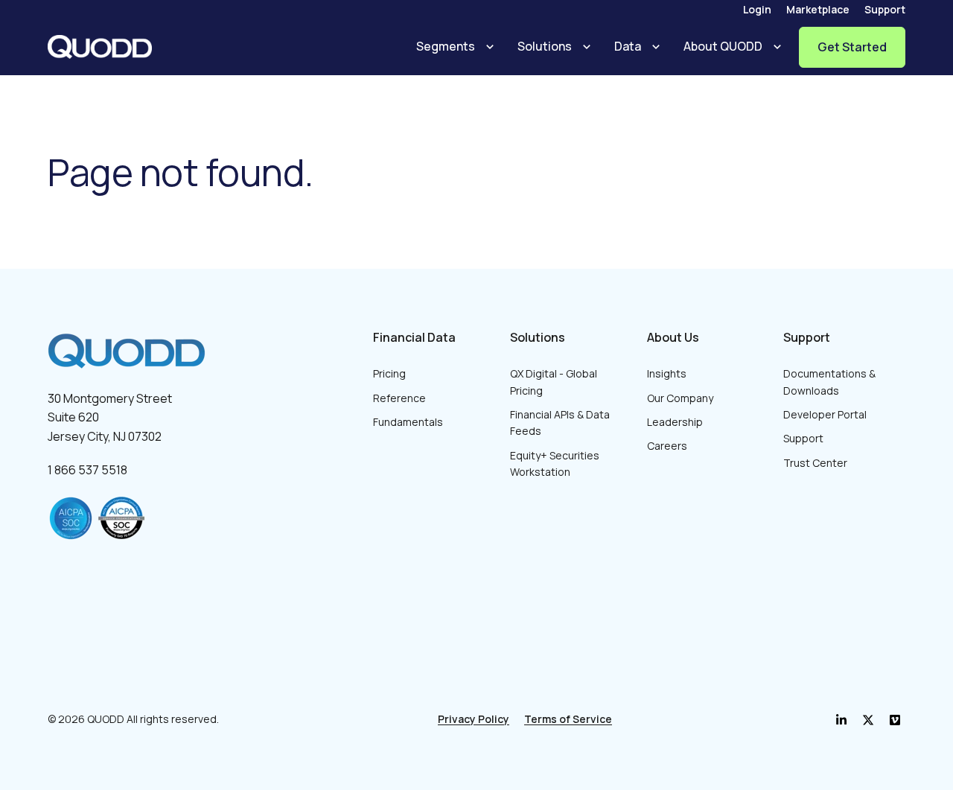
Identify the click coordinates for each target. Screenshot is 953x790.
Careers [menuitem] (667, 446)
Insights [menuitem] (666, 373)
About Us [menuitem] (673, 337)
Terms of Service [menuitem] (568, 719)
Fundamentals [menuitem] (408, 422)
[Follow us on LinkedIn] (841, 720)
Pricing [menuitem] (389, 373)
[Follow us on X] (895, 720)
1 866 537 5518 (87, 470)
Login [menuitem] (757, 9)
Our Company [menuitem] (680, 398)
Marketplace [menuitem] (818, 9)
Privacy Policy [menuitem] (473, 719)
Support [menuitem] (884, 9)
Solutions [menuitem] (537, 337)
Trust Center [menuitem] (815, 463)
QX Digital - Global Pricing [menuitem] (553, 381)
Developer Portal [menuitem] (825, 414)
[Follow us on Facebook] (868, 720)
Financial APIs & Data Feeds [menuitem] (560, 422)
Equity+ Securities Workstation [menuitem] (554, 463)
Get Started (852, 47)
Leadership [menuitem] (675, 422)
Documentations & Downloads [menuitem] (829, 381)
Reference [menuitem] (399, 398)
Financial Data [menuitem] (414, 337)
